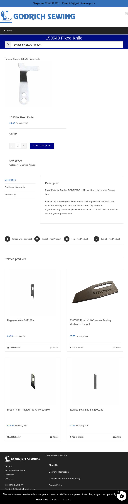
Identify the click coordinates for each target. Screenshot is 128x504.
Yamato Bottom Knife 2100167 (86, 409)
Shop (15, 59)
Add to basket (41, 145)
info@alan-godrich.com (60, 213)
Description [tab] (10, 180)
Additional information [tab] (15, 187)
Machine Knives (27, 165)
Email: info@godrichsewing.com (78, 3)
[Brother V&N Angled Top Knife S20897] (33, 381)
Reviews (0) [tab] (10, 194)
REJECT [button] (55, 500)
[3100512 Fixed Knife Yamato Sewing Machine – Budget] (95, 292)
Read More (42, 499)
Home (8, 59)
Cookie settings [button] (83, 500)
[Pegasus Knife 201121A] (33, 292)
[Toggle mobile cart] (126, 13)
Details (55, 348)
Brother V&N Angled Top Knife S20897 (28, 409)
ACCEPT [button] (67, 500)
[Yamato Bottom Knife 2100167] (95, 381)
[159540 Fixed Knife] (33, 84)
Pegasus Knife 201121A (20, 320)
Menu (9, 31)
